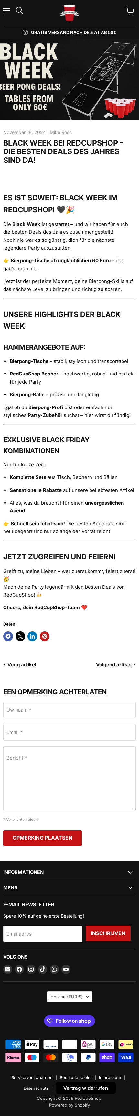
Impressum (110, 1077)
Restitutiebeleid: (76, 1077)
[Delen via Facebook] (8, 636)
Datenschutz (36, 1088)
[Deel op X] (20, 636)
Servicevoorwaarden (32, 1077)
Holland (66, 996)
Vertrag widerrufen (85, 1088)
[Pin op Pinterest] (44, 636)
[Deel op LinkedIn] (32, 636)
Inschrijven (108, 933)
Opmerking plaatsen (42, 838)
